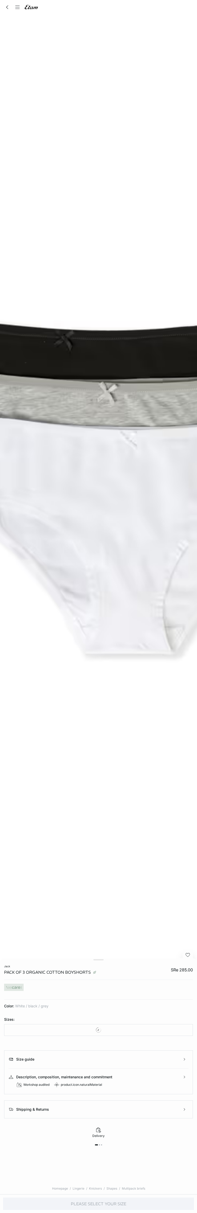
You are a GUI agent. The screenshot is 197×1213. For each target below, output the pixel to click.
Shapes (111, 1188)
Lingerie (78, 1188)
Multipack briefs (133, 1188)
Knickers (95, 1188)
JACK (7, 966)
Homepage (60, 1188)
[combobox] (98, 1030)
